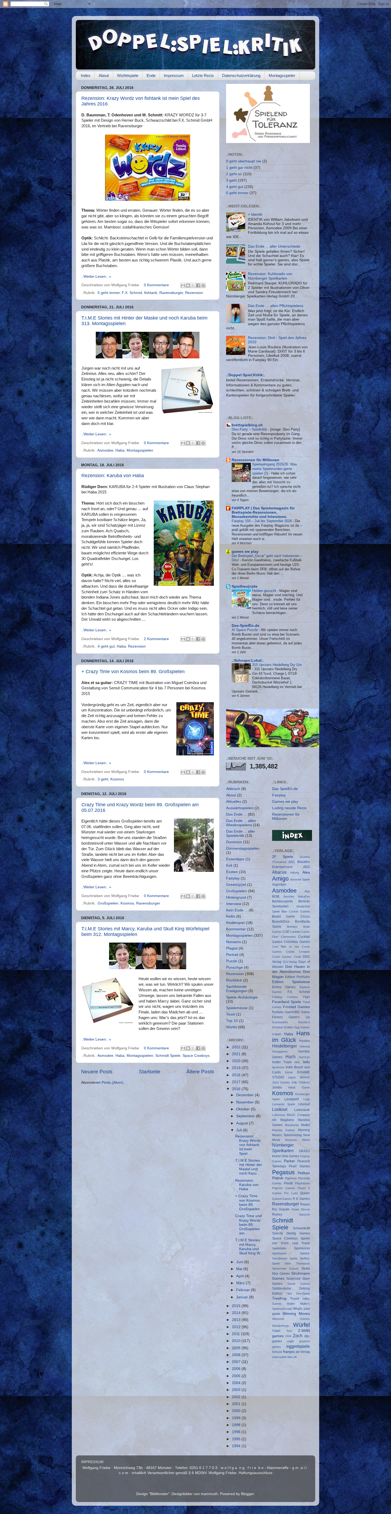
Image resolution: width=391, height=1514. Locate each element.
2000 (237, 1411)
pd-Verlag (303, 1352)
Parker (289, 1161)
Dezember (245, 1095)
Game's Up (299, 1017)
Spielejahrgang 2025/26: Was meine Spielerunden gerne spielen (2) (274, 468)
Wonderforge (280, 1325)
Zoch (297, 1335)
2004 (237, 1383)
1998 (237, 1425)
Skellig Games (298, 1233)
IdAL (297, 1062)
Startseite (149, 1071)
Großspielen (108, 903)
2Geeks (305, 856)
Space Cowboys (196, 1056)
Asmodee (105, 450)
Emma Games (284, 987)
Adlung (294, 872)
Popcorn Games (283, 1188)
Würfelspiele (127, 75)
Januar (242, 1297)
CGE (285, 932)
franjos (288, 1352)
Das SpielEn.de (285, 789)
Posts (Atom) (112, 1083)
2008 (237, 1355)
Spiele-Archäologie (242, 997)
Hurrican (304, 1057)
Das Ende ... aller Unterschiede (274, 246)
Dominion (234, 842)
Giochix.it (304, 1022)
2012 (237, 1327)
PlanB (288, 1183)
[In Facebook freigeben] (198, 285)
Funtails (278, 1012)
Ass (307, 891)
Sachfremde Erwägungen (236, 989)
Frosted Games (296, 1007)
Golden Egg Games (297, 1027)
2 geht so (234, 174)
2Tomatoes (279, 862)
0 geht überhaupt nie (243, 161)
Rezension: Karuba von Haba (112, 475)
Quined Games (282, 1198)
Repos (305, 1204)
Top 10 (232, 1021)
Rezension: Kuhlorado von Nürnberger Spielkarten (270, 276)
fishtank (150, 293)
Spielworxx (302, 1248)
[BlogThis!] (188, 285)
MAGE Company (298, 1114)
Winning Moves (296, 1314)
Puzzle (231, 961)
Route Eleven (301, 1209)
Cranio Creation (298, 951)
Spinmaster (279, 1253)
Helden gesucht (264, 591)
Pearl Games (299, 1166)
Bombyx (292, 926)
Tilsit (289, 1293)
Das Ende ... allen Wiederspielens (241, 823)
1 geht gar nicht (239, 168)
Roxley (277, 1214)
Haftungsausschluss (255, 1473)
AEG (306, 867)
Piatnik (277, 1178)
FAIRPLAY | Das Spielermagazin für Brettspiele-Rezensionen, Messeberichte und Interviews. (263, 512)
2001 (237, 1404)
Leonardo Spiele (283, 1104)
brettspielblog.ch (247, 425)
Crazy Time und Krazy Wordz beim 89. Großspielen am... (248, 1224)
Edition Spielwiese (291, 982)
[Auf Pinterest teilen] (203, 285)
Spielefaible (279, 1248)
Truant (294, 1298)
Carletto (295, 931)
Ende (151, 75)
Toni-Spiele (303, 1293)
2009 (237, 1348)
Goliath (276, 1034)
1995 (237, 1439)
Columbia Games (297, 942)
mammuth (209, 1494)
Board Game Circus (291, 916)
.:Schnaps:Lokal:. (248, 660)
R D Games (301, 1199)
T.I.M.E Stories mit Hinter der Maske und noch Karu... (248, 1167)
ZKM (288, 1336)
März (241, 1283)
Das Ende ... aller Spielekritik (240, 833)
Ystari (276, 1331)
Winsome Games (291, 1318)
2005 (237, 1376)
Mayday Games (283, 1130)
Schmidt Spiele (167, 1056)
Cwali (297, 956)
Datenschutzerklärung (241, 75)
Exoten (232, 872)
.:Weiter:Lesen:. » (96, 277)
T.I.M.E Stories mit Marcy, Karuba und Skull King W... (249, 1246)
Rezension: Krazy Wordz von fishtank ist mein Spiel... (248, 1145)
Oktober (243, 1109)
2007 (237, 1362)
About (104, 75)
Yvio (289, 1330)
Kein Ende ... (237, 910)
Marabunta (292, 1125)
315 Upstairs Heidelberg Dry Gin (277, 665)
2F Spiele (282, 857)
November (245, 1102)
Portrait (232, 955)
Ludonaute (302, 1110)
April (240, 1276)
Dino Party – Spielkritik (250, 429)
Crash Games (282, 956)
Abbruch (233, 789)
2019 (237, 1068)
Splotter (305, 1253)
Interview (233, 904)
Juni (240, 1262)
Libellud (304, 1104)
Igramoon (278, 1067)
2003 (237, 1390)
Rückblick (234, 980)
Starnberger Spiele (285, 1258)
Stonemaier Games (285, 1268)
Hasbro (304, 1041)
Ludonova (278, 1114)
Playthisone (302, 1183)
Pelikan (304, 1173)
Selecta (277, 1233)
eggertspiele (298, 1346)
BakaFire (304, 896)
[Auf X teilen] (193, 285)
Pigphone (291, 1178)
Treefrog (279, 1298)
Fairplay (233, 878)
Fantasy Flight (298, 997)
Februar (243, 1290)
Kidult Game (299, 1087)
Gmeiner (277, 1027)
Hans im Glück (291, 1037)
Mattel (305, 1125)
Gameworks (280, 1022)
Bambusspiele (282, 901)
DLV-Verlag (290, 961)
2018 (237, 1075)
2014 (237, 1313)
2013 (237, 1320)
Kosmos (117, 779)
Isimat (289, 1072)
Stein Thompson (297, 1263)
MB (274, 1120)
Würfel (231, 1027)
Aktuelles (233, 802)
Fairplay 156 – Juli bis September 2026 (262, 521)
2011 (236, 1334)
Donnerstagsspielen (243, 848)
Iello (306, 1062)
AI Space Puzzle (245, 630)
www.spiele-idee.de (284, 1356)
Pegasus (283, 1172)
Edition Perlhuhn (297, 977)
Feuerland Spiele (286, 1002)
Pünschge (234, 967)
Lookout (279, 1109)
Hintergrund (236, 897)
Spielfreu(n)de (244, 586)
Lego (306, 1099)
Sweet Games (298, 1283)
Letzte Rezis (203, 75)
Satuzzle (304, 1214)
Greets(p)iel (236, 885)
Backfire (289, 896)
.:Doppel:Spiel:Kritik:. (245, 375)
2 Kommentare (156, 639)
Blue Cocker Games (295, 911)
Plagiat (232, 948)
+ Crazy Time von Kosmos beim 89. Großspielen (133, 671)
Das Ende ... (236, 814)
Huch (290, 1056)
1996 (237, 1432)
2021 (237, 1054)
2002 (237, 1397)
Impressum (174, 75)
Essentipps (235, 859)
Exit (229, 866)
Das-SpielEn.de (245, 626)
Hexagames (280, 1051)
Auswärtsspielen (239, 808)
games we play (245, 552)
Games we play (285, 802)
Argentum (279, 884)
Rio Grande (281, 1209)
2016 (237, 1089)
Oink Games (290, 1156)
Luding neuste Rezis (289, 808)
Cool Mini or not (285, 946)
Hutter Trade (282, 1062)
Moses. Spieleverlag (287, 1135)
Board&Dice (281, 921)
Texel (230, 1014)
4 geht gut (106, 646)
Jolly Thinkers (300, 1082)
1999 (237, 1418)
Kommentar (236, 929)
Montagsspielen (140, 450)
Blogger (247, 1494)
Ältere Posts (200, 1071)
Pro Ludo (291, 1193)
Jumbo (277, 1087)
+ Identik (255, 214)
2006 (237, 1369)
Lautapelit (291, 1099)
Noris (306, 1140)
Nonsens (233, 942)
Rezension (194, 293)
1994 (237, 1446)
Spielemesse (237, 1008)
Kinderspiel (235, 923)
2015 (237, 1306)
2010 (237, 1341)
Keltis (230, 916)
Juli (239, 1130)
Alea (306, 872)
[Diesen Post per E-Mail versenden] (183, 285)
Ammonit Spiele (300, 879)
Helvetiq (305, 1046)
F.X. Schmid (132, 293)
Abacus (279, 872)
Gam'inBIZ (292, 1012)
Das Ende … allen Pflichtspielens (275, 306)
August (242, 1123)
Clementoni (288, 936)
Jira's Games (281, 1082)
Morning (304, 1130)
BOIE (276, 896)
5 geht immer (109, 293)
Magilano (287, 1120)
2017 (237, 1082)
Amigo (280, 878)
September (246, 1116)
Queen (305, 1193)
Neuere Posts (97, 1071)
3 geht (103, 779)
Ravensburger (171, 293)
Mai (239, 1269)
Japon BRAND (299, 1077)
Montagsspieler (282, 75)
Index (85, 75)
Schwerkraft (301, 1228)
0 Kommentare (156, 285)
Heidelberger (284, 1046)
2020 (237, 1061)
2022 (237, 1047)
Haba (119, 450)
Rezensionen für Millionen (255, 460)
